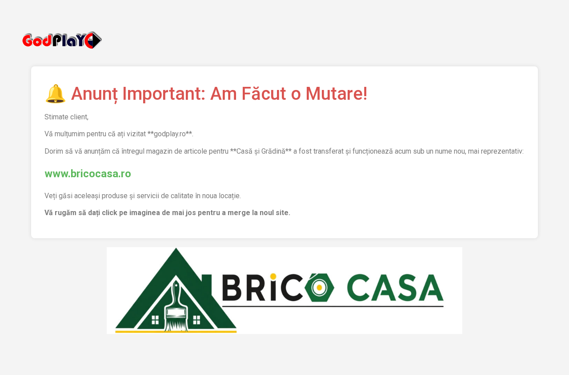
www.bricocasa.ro (87, 173)
